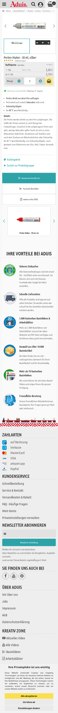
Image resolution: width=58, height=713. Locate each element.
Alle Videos (12, 645)
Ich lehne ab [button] (29, 702)
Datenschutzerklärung (16, 622)
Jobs (5, 601)
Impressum (9, 608)
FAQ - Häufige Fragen (15, 504)
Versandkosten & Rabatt (16, 497)
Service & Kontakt (12, 490)
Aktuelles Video (15, 638)
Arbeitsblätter (14, 658)
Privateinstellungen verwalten (20, 518)
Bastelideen (13, 652)
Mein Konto (9, 511)
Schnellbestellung (13, 483)
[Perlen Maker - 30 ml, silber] (30, 26)
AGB (4, 615)
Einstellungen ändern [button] (29, 708)
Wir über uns (10, 594)
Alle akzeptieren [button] (29, 696)
